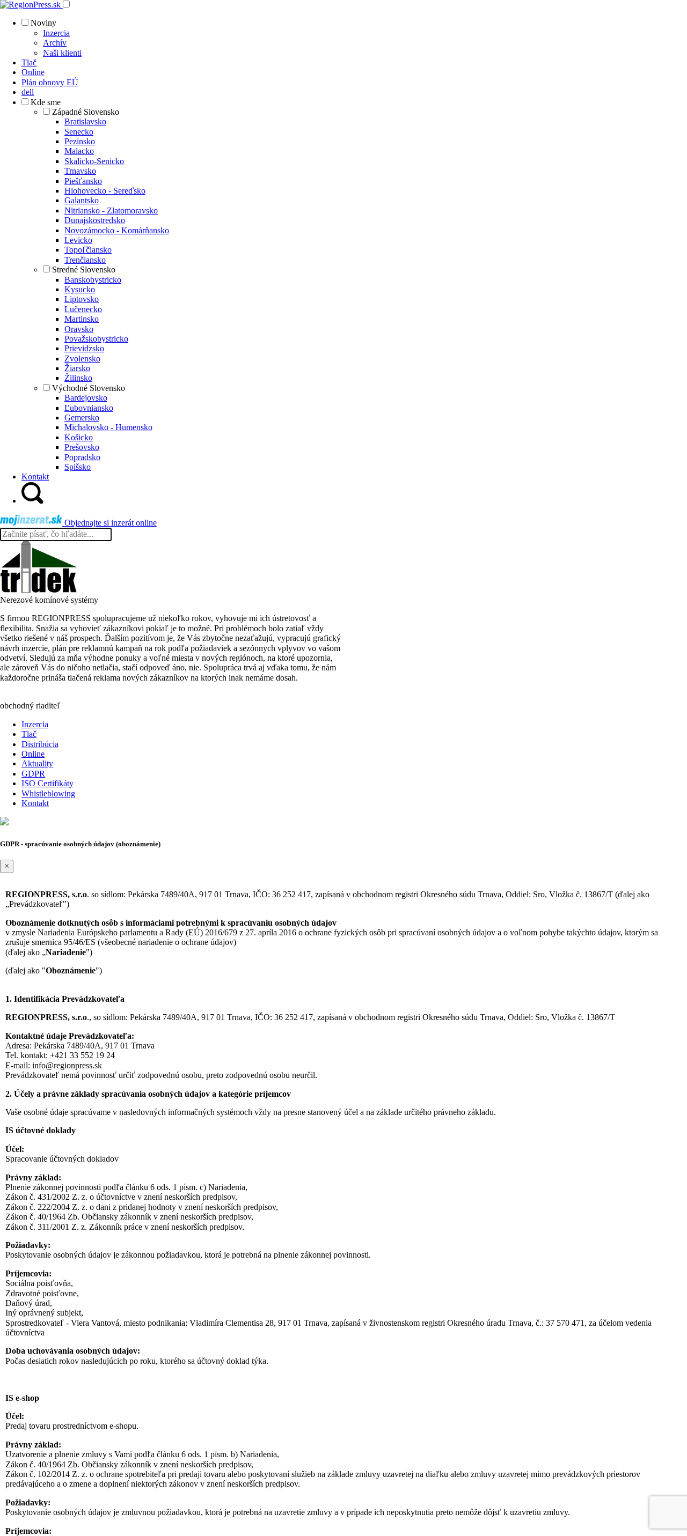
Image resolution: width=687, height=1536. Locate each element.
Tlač (28, 734)
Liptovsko (81, 299)
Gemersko (81, 417)
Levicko (78, 240)
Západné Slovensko (85, 111)
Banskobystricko (92, 279)
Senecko (78, 131)
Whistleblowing (48, 793)
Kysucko (79, 289)
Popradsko (82, 457)
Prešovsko (81, 447)
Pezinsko (79, 141)
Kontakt (35, 803)
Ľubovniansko (88, 407)
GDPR (33, 773)
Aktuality (37, 763)
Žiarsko (77, 368)
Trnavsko (80, 170)
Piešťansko (83, 181)
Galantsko (81, 200)
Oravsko (78, 329)
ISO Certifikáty (47, 783)
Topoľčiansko (88, 249)
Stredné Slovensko (83, 269)
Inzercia (56, 33)
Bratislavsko (85, 121)
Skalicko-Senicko (94, 161)
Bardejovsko (85, 397)
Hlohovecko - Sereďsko (104, 190)
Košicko (78, 437)
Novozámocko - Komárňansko (116, 230)
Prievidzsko (84, 348)
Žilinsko (78, 377)
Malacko (79, 151)
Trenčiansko (85, 259)
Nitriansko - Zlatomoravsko (111, 210)
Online (33, 753)
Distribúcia (40, 744)
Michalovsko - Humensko (108, 427)
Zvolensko (82, 358)
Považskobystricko (96, 338)
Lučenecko (83, 309)
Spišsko (77, 466)
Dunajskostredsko (94, 220)
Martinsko (81, 318)
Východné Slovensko (88, 388)
